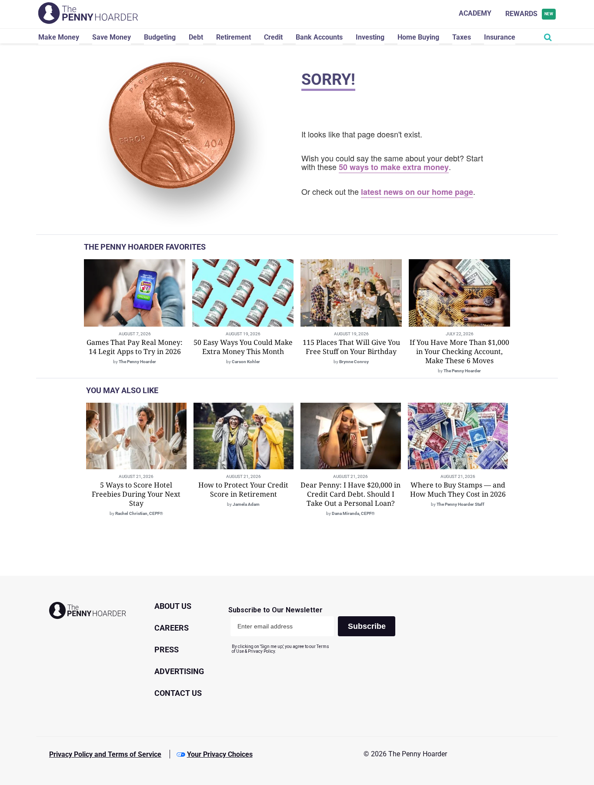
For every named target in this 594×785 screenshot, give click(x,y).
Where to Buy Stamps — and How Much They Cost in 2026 (458, 489)
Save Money (111, 37)
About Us (172, 606)
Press (166, 649)
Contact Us (178, 693)
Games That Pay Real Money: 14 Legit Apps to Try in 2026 (135, 346)
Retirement (233, 37)
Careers (171, 627)
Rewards (529, 14)
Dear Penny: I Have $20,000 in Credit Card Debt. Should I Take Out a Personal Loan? (350, 494)
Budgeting (160, 37)
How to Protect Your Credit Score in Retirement (243, 489)
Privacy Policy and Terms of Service (105, 754)
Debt (196, 37)
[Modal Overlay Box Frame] (315, 630)
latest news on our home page (417, 191)
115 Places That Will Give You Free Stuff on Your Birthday (351, 346)
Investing (370, 37)
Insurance (499, 37)
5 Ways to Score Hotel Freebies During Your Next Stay (136, 494)
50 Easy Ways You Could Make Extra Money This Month (243, 346)
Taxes (461, 37)
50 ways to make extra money (394, 167)
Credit (273, 37)
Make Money (58, 37)
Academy (475, 13)
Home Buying (418, 37)
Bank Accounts (319, 37)
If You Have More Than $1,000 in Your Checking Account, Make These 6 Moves (459, 351)
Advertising (179, 671)
